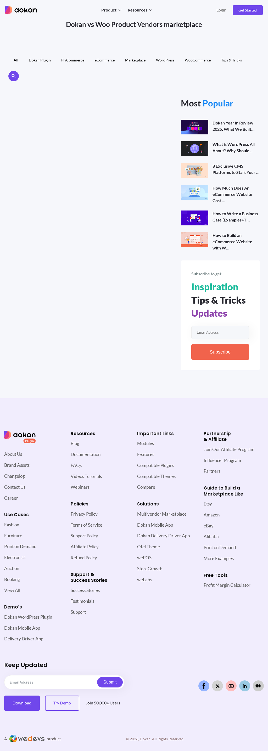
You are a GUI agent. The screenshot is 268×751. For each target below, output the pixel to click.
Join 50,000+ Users (103, 703)
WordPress (165, 60)
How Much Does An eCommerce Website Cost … (232, 194)
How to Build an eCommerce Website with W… (232, 241)
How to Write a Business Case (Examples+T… (235, 216)
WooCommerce (198, 60)
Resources (137, 10)
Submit (109, 682)
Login (221, 10)
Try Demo (62, 703)
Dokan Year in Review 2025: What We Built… (233, 126)
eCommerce (105, 60)
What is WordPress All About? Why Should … (234, 147)
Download (22, 703)
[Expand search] (13, 76)
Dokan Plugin (40, 60)
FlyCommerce (72, 60)
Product (108, 10)
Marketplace (135, 60)
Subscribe (220, 352)
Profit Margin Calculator (227, 585)
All (16, 60)
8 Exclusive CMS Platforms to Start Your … (236, 169)
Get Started (247, 10)
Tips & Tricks (231, 60)
